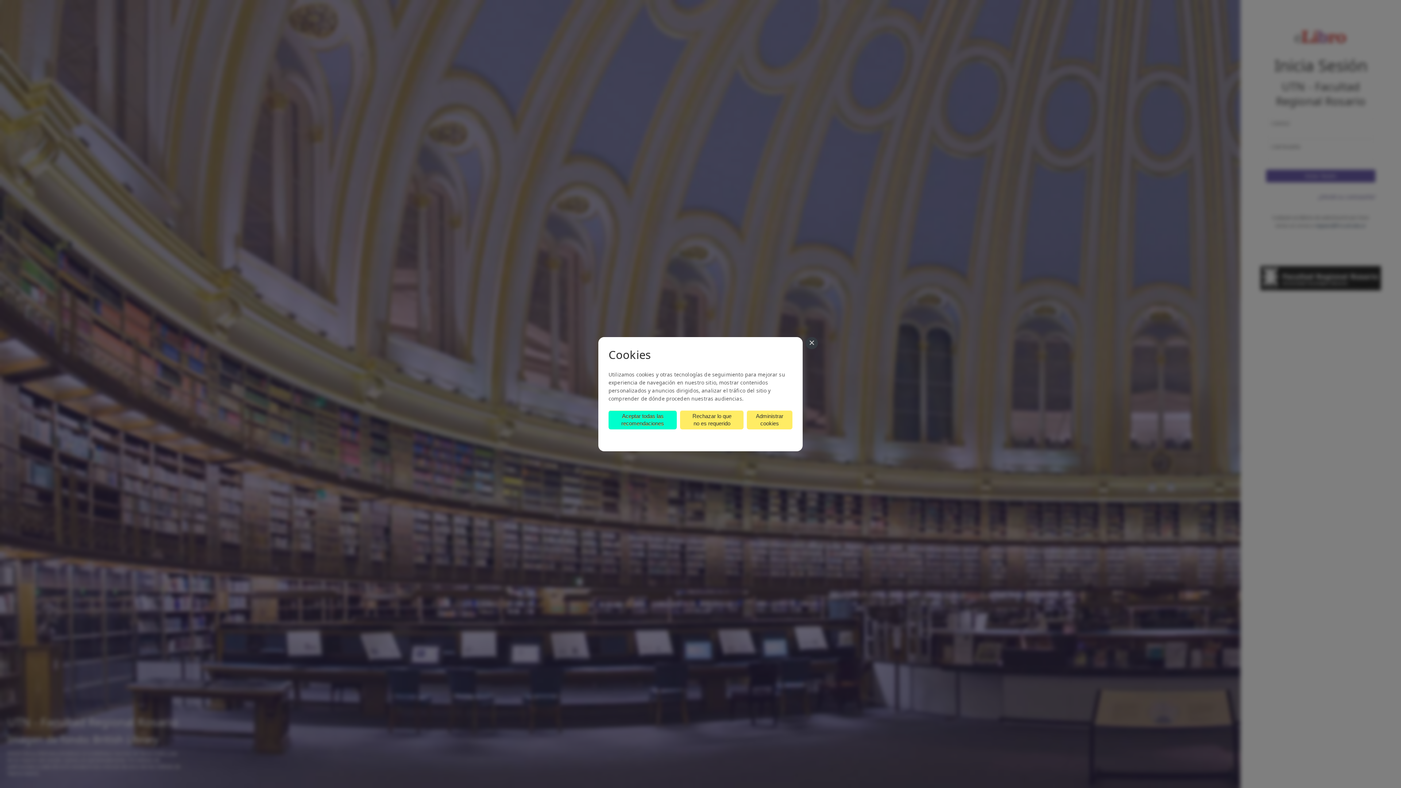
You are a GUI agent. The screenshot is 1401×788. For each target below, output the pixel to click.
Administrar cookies (769, 419)
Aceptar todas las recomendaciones (642, 419)
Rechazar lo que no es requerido (712, 419)
